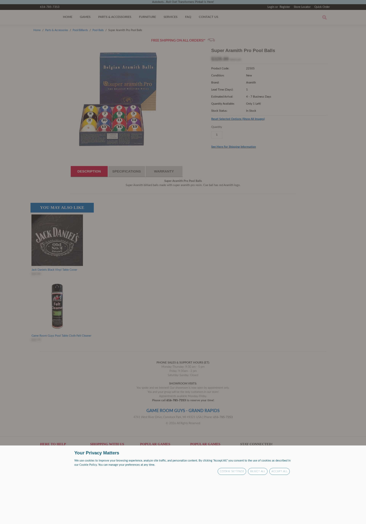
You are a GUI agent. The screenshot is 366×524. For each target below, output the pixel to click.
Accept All (279, 471)
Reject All (257, 471)
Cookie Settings (232, 471)
